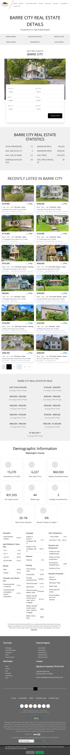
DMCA (31, 698)
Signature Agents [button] (31, 3)
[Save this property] (31, 188)
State (6, 666)
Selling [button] (55, 3)
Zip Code (8, 673)
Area (6, 678)
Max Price (38, 88)
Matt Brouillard (42, 657)
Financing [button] (48, 3)
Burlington (8, 648)
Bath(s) (37, 97)
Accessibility (23, 698)
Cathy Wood (41, 650)
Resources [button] (64, 3)
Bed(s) (9, 97)
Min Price (10, 88)
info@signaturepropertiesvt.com (52, 677)
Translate (48, 741)
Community (8, 675)
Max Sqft (38, 105)
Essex (7, 655)
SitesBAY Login (54, 698)
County (7, 669)
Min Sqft (10, 105)
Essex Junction (9, 657)
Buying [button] (41, 3)
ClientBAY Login (41, 698)
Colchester (8, 652)
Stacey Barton (42, 652)
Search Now (55, 116)
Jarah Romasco (42, 655)
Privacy (13, 698)
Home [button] (15, 3)
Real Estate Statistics (35, 36)
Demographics (35, 42)
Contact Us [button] (16, 6)
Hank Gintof (41, 648)
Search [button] (21, 3)
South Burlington (10, 650)
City (6, 671)
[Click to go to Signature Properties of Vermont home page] (5, 4)
